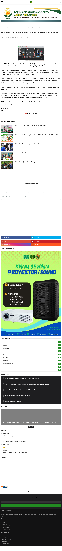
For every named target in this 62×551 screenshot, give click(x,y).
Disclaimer (4, 522)
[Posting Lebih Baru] (29, 176)
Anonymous (6, 433)
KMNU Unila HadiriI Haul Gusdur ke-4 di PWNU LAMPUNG (30, 126)
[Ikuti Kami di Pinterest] (46, 241)
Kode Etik (4, 524)
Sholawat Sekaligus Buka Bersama (24, 153)
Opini (4, 366)
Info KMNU (5, 354)
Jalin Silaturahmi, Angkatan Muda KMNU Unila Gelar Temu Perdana (22, 378)
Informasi (5, 360)
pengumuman (6, 370)
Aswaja (5, 345)
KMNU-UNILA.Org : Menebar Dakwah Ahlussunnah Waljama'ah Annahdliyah (31, 548)
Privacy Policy (5, 527)
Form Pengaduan (6, 539)
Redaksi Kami (5, 543)
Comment (31, 37)
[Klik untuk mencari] (60, 2)
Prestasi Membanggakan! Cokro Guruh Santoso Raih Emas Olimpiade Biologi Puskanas (27, 384)
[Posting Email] (2, 110)
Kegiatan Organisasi (21, 37)
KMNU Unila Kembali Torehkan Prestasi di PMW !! (17, 395)
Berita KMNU (6, 348)
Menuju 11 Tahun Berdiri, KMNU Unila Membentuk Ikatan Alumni (21, 390)
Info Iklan (4, 541)
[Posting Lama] (33, 176)
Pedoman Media (6, 526)
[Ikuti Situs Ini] (46, 244)
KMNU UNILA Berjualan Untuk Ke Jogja (25, 162)
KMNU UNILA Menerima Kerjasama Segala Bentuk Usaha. (30, 144)
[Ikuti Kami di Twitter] (46, 237)
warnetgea (5, 450)
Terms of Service (6, 529)
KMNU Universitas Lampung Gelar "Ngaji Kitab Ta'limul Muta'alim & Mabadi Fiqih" (37, 135)
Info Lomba (5, 357)
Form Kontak (5, 537)
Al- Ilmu (5, 342)
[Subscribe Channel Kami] (16, 241)
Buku (4, 351)
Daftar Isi (4, 536)
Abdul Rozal (6, 439)
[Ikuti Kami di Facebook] (16, 237)
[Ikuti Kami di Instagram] (16, 244)
